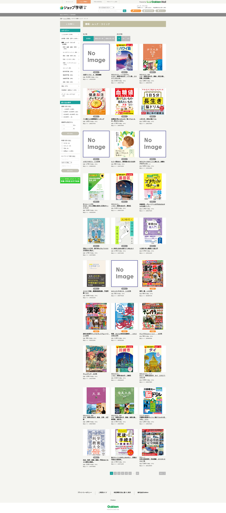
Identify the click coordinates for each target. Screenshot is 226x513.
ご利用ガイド (140, 7)
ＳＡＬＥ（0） (68, 146)
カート (162, 10)
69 (137, 473)
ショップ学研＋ (84, 1)
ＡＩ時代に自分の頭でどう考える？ (122, 248)
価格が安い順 (99, 38)
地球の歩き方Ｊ (115, 204)
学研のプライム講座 (112, 1)
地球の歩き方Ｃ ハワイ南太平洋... (120, 74)
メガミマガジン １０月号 (91, 161)
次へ (161, 473)
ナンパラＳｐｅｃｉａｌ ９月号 (150, 334)
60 (123, 38)
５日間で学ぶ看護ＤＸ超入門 (148, 248)
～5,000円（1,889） (69, 109)
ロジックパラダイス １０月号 (121, 291)
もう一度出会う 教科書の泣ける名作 (123, 161)
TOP (61, 18)
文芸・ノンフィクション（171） (69, 63)
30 (119, 38)
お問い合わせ (148, 7)
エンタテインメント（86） (70, 52)
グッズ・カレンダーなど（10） (68, 95)
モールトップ (69, 1)
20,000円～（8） (68, 117)
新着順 (88, 38)
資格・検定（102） (68, 82)
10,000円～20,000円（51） (71, 114)
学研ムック (142, 457)
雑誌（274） (65, 86)
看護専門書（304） (68, 75)
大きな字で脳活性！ (144, 415)
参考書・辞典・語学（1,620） (70, 38)
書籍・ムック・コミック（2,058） (68, 43)
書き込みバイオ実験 (88, 204)
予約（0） (66, 148)
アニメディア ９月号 (90, 374)
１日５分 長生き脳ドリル (147, 119)
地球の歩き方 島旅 (144, 74)
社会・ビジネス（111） (69, 59)
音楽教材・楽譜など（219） (69, 90)
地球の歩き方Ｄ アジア (145, 373)
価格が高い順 (109, 38)
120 (128, 38)
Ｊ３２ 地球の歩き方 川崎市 (121, 375)
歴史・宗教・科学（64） (70, 55)
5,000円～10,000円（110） (71, 111)
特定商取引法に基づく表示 (159, 7)
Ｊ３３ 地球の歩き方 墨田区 (121, 206)
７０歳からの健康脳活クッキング (93, 119)
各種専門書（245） (68, 78)
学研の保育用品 (98, 1)
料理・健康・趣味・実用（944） (69, 48)
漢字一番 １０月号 (145, 291)
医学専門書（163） (68, 71)
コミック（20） (67, 68)
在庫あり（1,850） (69, 151)
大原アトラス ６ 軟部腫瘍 (92, 74)
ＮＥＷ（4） (67, 143)
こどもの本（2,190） (67, 34)
